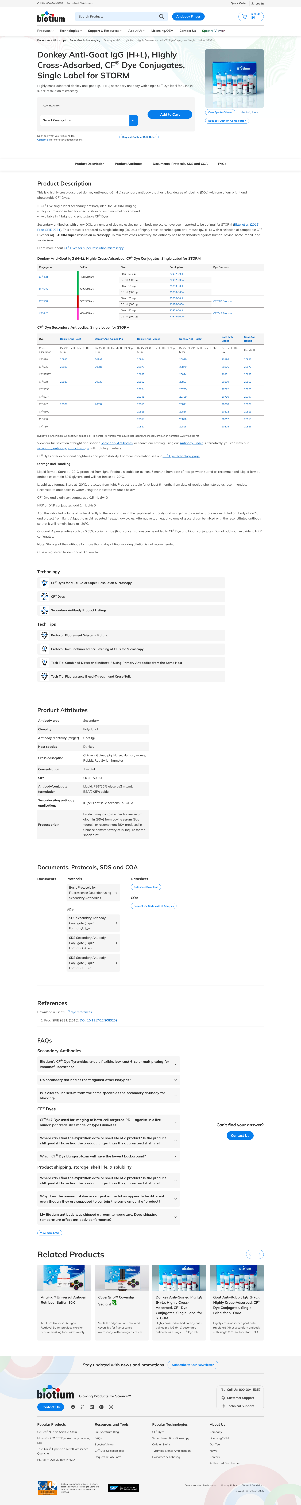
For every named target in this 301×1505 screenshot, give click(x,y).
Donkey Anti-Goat (70, 338)
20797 (248, 396)
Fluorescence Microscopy (51, 40)
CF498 (43, 276)
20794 (140, 389)
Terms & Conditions (253, 1485)
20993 (98, 359)
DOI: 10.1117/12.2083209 (98, 1020)
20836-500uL (177, 304)
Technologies (69, 31)
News (213, 1450)
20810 (140, 404)
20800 (225, 381)
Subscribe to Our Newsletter (193, 1365)
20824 (183, 374)
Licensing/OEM (162, 31)
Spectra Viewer (213, 31)
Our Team (216, 1444)
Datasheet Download (146, 887)
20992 (63, 359)
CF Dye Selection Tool (109, 1450)
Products (44, 31)
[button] (251, 16)
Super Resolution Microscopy (170, 1438)
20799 (183, 396)
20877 (248, 366)
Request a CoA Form (108, 1457)
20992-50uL (176, 273)
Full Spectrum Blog (107, 1432)
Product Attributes (128, 164)
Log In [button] (260, 3)
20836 (63, 381)
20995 (183, 359)
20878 (140, 366)
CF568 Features (222, 301)
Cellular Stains (161, 1444)
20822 (248, 374)
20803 (183, 381)
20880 (63, 366)
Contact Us (187, 31)
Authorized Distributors (225, 1463)
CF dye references (78, 1012)
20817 (225, 419)
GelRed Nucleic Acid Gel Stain (57, 1432)
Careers (215, 1457)
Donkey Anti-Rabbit (190, 338)
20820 (183, 419)
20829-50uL (176, 310)
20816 (183, 411)
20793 (248, 389)
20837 (98, 404)
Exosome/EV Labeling (166, 1457)
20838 (98, 381)
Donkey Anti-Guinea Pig (109, 338)
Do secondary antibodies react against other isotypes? (85, 1080)
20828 (183, 426)
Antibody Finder (188, 16)
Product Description (90, 164)
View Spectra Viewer (220, 112)
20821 (225, 374)
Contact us (43, 139)
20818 (248, 419)
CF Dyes (158, 1432)
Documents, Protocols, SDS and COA (180, 164)
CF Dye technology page (181, 456)
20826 (248, 426)
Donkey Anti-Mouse (148, 338)
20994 (140, 359)
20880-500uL (177, 292)
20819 (140, 419)
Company (216, 1432)
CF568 (43, 301)
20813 (248, 411)
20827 (140, 426)
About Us (135, 31)
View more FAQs (49, 1232)
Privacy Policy (229, 1485)
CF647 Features (222, 313)
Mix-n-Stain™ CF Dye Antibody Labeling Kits (64, 1440)
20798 (140, 396)
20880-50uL (176, 286)
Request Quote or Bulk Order (139, 137)
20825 (225, 426)
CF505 (43, 289)
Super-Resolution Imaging (85, 40)
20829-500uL (177, 316)
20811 (183, 404)
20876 (225, 366)
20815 (140, 411)
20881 (98, 366)
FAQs (222, 164)
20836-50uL (176, 298)
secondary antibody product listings (63, 448)
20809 (248, 404)
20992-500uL (177, 280)
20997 (248, 359)
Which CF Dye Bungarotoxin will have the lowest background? (93, 1156)
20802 (140, 381)
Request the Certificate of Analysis (154, 906)
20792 (225, 389)
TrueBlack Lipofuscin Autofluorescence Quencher (62, 1451)
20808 (225, 404)
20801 (248, 381)
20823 (140, 374)
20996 (225, 359)
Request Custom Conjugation (227, 120)
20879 (183, 366)
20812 (225, 411)
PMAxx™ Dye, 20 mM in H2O (56, 1459)
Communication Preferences (200, 1485)
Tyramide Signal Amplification (171, 1450)
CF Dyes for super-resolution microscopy (94, 248)
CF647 (43, 313)
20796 (225, 396)
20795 (183, 389)
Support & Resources (103, 31)
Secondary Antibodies (117, 443)
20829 (63, 404)
